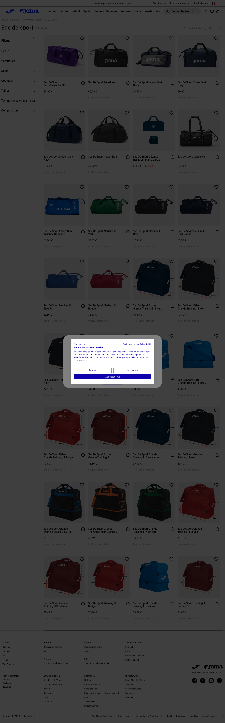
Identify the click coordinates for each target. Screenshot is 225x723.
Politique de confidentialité (137, 344)
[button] (80, 344)
